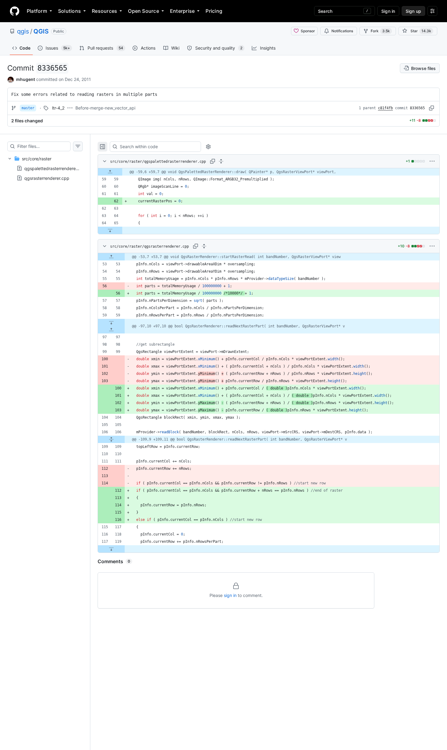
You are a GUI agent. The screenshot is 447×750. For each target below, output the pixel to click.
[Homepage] (14, 11)
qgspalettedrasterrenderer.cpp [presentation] (55, 168)
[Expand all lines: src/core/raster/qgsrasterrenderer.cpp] (204, 246)
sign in (230, 595)
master (28, 108)
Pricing (214, 11)
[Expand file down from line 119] (111, 549)
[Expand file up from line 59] (110, 172)
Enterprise (182, 11)
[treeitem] (45, 168)
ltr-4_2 (58, 107)
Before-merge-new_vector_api (105, 107)
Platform (37, 11)
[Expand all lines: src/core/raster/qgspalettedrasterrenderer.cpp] (221, 161)
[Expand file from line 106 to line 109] (111, 439)
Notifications (342, 31)
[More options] (432, 161)
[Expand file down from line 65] (110, 230)
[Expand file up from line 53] (111, 256)
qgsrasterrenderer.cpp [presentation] (46, 177)
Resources (104, 11)
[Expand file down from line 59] (111, 322)
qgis (23, 31)
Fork (380, 31)
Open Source (143, 11)
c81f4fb (385, 108)
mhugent (25, 79)
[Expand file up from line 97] (111, 329)
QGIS (41, 31)
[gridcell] (268, 172)
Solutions (69, 11)
